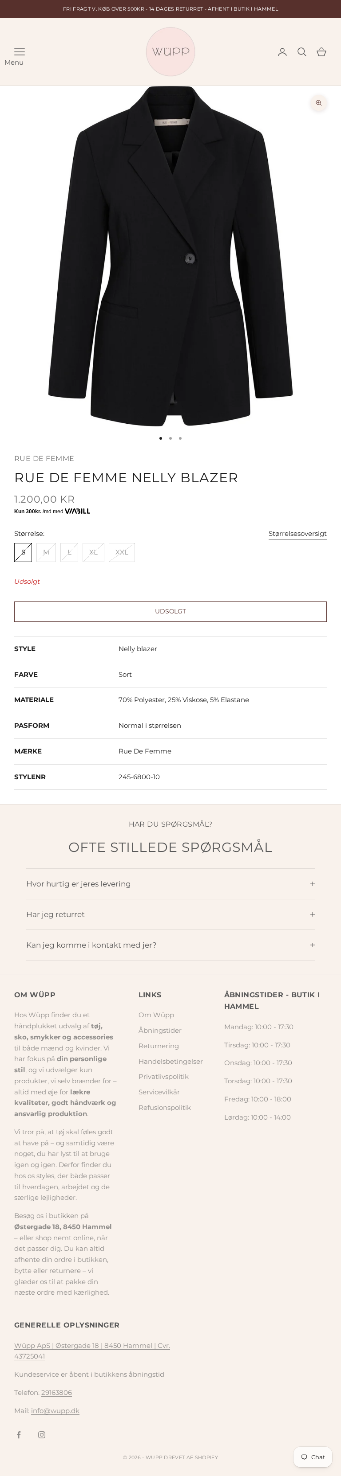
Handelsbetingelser (171, 1061)
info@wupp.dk (55, 1410)
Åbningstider (160, 1030)
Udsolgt (170, 611)
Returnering (159, 1046)
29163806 (56, 1392)
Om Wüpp (156, 1015)
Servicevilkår (159, 1092)
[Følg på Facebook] (18, 1434)
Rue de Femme (44, 458)
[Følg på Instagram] (41, 1434)
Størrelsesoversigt (298, 533)
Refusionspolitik (165, 1107)
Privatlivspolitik (164, 1076)
